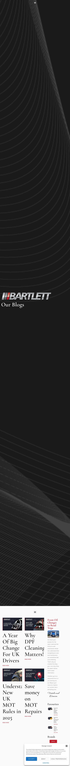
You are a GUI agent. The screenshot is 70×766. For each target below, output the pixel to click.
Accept (31, 759)
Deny (43, 759)
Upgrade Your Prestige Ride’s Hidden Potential (56, 711)
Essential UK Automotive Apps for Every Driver (56, 720)
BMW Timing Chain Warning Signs (56, 728)
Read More (6, 665)
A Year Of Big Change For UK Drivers (11, 648)
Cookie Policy (46, 762)
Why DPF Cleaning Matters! (35, 645)
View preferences (58, 759)
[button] (66, 746)
